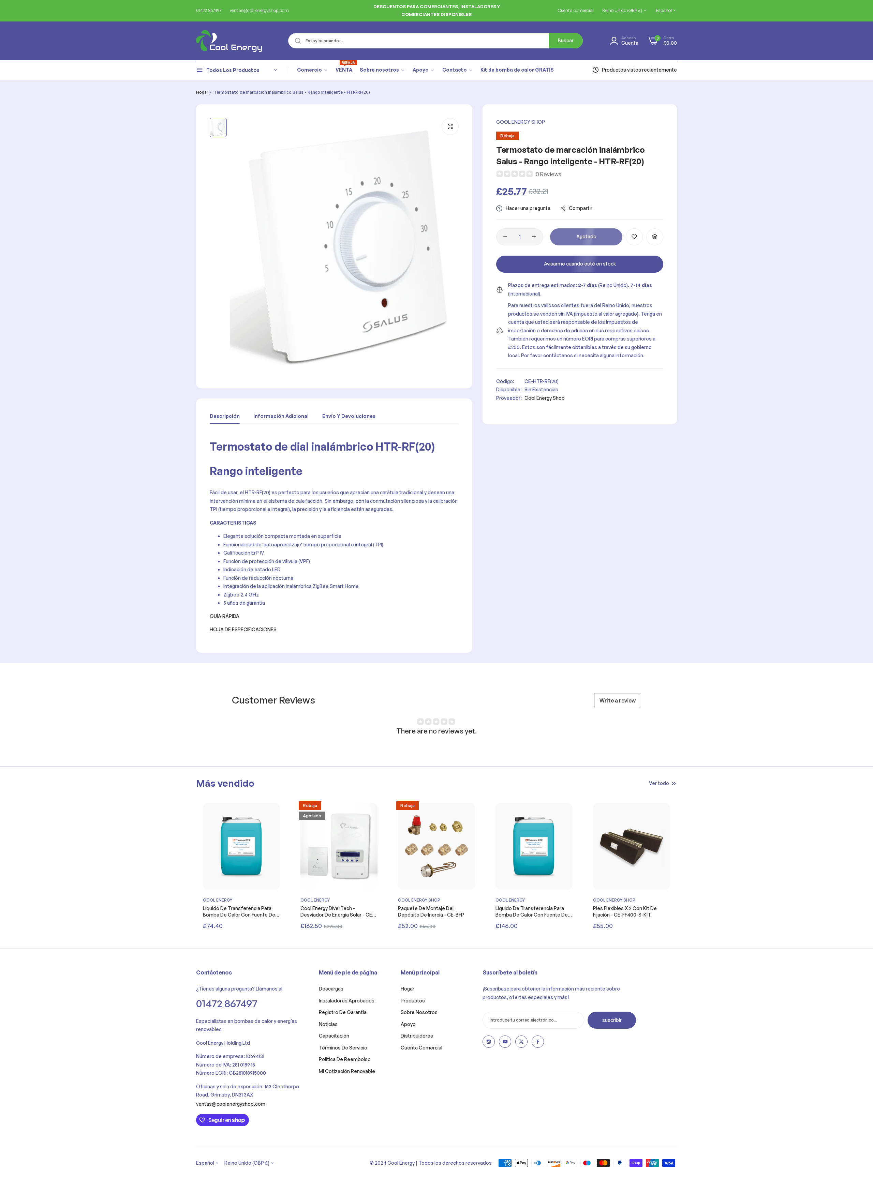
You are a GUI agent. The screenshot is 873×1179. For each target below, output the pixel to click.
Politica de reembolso (345, 1059)
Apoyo (408, 1024)
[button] (634, 236)
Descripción (225, 416)
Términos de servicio (343, 1047)
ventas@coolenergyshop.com (230, 1104)
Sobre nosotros (419, 1012)
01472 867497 (226, 1003)
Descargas (331, 989)
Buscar (566, 40)
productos (413, 1000)
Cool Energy (217, 900)
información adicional (281, 416)
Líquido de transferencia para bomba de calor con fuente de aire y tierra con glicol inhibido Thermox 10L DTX (239, 911)
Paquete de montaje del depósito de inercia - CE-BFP (431, 911)
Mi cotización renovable (347, 1071)
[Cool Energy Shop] (221, 41)
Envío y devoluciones (348, 416)
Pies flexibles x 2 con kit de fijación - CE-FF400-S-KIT (625, 911)
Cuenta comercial (421, 1047)
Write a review (618, 700)
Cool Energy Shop (520, 122)
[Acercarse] (450, 126)
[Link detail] (489, 1042)
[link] (312, 69)
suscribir (612, 1020)
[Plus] (534, 237)
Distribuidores (417, 1036)
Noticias (328, 1024)
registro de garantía (343, 1012)
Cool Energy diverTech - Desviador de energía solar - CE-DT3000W (337, 911)
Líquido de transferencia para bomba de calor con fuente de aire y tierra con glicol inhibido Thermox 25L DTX (531, 911)
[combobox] (435, 40)
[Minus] (505, 237)
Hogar (202, 92)
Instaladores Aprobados (346, 1000)
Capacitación (334, 1036)
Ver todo (659, 783)
